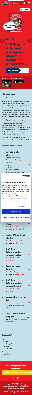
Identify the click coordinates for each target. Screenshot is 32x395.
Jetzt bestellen (13, 70)
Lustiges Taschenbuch (6, 3)
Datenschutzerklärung (10, 386)
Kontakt (25, 386)
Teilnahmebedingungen (16, 385)
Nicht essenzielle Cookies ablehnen (16, 217)
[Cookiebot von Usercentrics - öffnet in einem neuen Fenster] (22, 176)
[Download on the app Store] (19, 81)
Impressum (15, 383)
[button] (14, 157)
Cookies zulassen (16, 211)
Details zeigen (22, 206)
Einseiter (13, 165)
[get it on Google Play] (7, 81)
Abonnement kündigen (16, 388)
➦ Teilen (25, 9)
